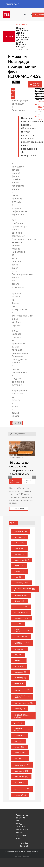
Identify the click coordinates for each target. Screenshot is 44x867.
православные (21, 771)
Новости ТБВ (21, 607)
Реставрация (20, 672)
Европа (19, 566)
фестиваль (20, 795)
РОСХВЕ (19, 649)
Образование (21, 612)
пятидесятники (21, 777)
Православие (21, 636)
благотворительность (23, 703)
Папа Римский (21, 618)
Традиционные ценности (22, 696)
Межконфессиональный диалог (24, 589)
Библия (19, 543)
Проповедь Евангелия (22, 643)
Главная (26, 856)
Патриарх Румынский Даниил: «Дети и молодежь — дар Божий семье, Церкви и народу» (23, 37)
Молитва (19, 601)
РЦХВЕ (18, 666)
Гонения (19, 554)
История (19, 571)
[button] (10, 477)
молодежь (20, 758)
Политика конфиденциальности (16, 854)
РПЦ (18, 655)
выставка (19, 709)
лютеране (19, 753)
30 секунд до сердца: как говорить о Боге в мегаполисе (21, 468)
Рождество (20, 678)
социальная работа (22, 788)
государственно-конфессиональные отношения (23, 715)
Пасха (18, 624)
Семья (18, 683)
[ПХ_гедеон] (22, 442)
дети (18, 723)
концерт (19, 747)
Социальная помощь (22, 689)
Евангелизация (21, 560)
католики (19, 736)
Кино (17, 577)
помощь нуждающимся (22, 764)
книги (18, 741)
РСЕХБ (18, 661)
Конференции (21, 583)
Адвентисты (20, 531)
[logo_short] (6, 12)
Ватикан (19, 549)
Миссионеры (20, 595)
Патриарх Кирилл (22, 630)
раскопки (19, 782)
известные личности (22, 729)
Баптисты (19, 537)
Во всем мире (21, 25)
